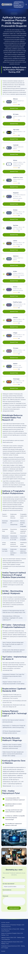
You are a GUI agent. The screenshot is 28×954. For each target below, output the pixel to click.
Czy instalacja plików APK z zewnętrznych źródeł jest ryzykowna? (14, 799)
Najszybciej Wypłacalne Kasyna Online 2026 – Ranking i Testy (12, 942)
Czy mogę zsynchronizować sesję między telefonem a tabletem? (12, 810)
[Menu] (26, 4)
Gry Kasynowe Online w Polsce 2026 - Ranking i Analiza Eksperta (12, 930)
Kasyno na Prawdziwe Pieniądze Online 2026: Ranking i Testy (12, 934)
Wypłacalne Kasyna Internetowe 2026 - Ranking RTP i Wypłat (13, 947)
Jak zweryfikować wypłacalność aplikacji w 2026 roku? (12, 824)
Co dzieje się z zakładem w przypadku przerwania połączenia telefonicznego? (14, 817)
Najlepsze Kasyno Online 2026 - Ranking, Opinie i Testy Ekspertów (13, 938)
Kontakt (3, 951)
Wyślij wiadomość (14, 908)
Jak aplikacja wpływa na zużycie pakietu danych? (12, 805)
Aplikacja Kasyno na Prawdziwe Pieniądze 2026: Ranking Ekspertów (12, 925)
